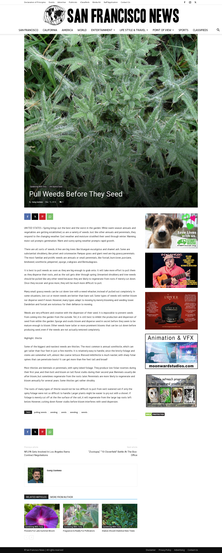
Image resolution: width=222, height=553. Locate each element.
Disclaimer (151, 550)
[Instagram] (190, 2)
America (67, 30)
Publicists (73, 2)
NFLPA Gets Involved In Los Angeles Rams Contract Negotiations (47, 453)
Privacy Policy (165, 550)
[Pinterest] (42, 216)
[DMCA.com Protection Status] (155, 415)
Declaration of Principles (35, 2)
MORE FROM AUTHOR (61, 497)
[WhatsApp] (50, 216)
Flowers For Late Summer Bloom (39, 531)
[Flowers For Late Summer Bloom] (42, 516)
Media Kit (96, 2)
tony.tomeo (37, 202)
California (50, 30)
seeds (63, 412)
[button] (218, 30)
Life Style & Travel (132, 30)
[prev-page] (26, 537)
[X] (195, 2)
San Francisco (28, 30)
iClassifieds (84, 2)
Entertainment (101, 30)
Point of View (162, 30)
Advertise (62, 2)
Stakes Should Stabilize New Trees (118, 531)
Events (51, 2)
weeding (74, 412)
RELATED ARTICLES (36, 497)
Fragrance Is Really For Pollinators (79, 531)
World (82, 30)
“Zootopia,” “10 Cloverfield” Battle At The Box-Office (112, 453)
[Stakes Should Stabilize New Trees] (119, 516)
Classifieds (200, 30)
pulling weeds (40, 412)
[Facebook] (184, 2)
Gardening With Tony (38, 186)
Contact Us (125, 2)
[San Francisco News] (111, 15)
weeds (84, 412)
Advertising (179, 550)
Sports (183, 30)
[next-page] (31, 537)
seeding (54, 412)
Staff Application (111, 2)
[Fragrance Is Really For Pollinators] (80, 516)
